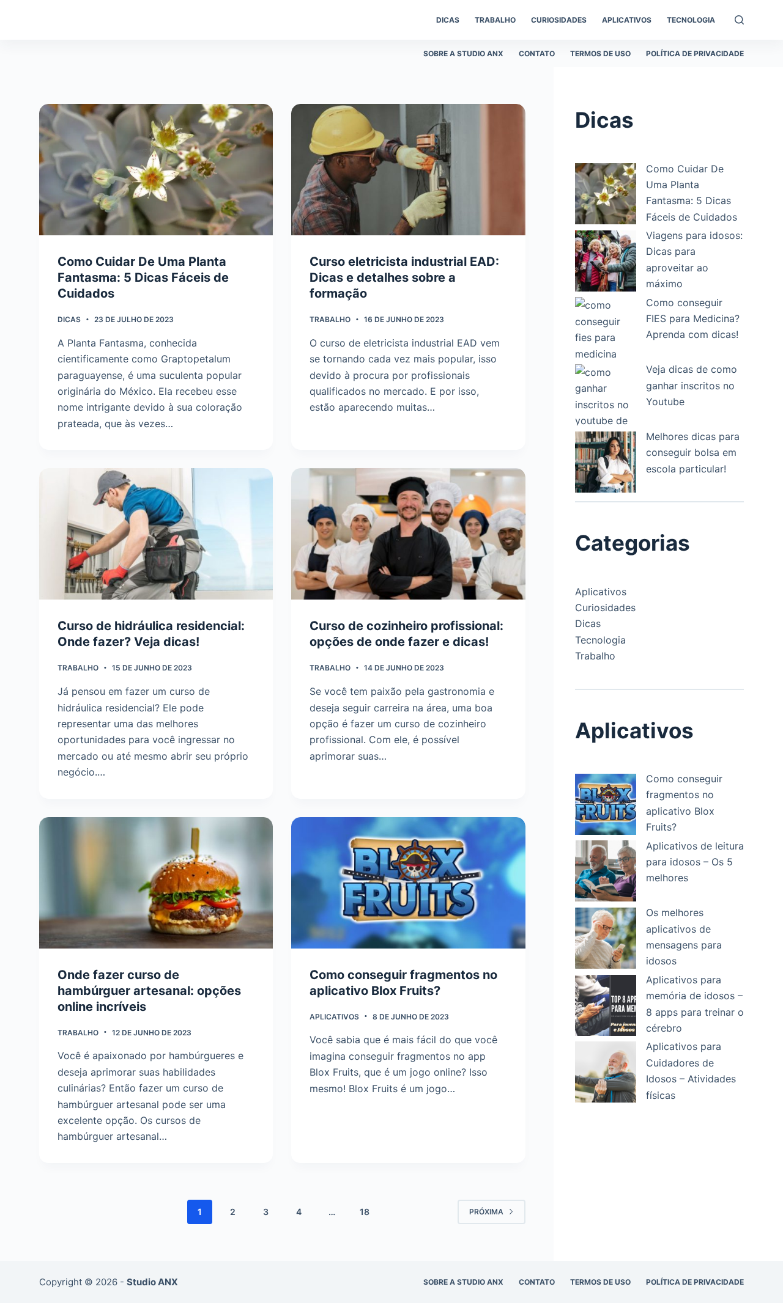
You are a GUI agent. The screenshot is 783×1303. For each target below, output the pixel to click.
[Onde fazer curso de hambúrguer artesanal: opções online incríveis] (156, 883)
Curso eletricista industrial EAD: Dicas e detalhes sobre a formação (404, 277)
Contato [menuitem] (537, 53)
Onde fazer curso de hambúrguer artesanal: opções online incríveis (149, 990)
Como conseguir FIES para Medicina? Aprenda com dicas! (693, 318)
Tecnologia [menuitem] (691, 19)
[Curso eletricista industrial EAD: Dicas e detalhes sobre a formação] (408, 169)
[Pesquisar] (739, 19)
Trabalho (330, 319)
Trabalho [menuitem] (495, 19)
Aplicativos (334, 1016)
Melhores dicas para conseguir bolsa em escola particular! (693, 452)
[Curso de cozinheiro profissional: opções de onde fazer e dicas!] (408, 534)
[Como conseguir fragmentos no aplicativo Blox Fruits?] (408, 883)
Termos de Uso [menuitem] (600, 53)
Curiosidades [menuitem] (559, 19)
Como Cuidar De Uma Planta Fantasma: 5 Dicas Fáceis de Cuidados (143, 277)
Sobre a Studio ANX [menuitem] (463, 53)
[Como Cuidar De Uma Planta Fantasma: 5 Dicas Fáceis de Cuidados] (156, 169)
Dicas (69, 319)
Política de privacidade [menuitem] (695, 53)
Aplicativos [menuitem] (626, 19)
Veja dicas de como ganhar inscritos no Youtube (691, 385)
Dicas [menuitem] (447, 19)
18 (364, 1211)
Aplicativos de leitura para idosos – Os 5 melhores (695, 862)
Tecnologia (600, 640)
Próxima (486, 1211)
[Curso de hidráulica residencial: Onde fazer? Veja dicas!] (156, 534)
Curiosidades (605, 607)
